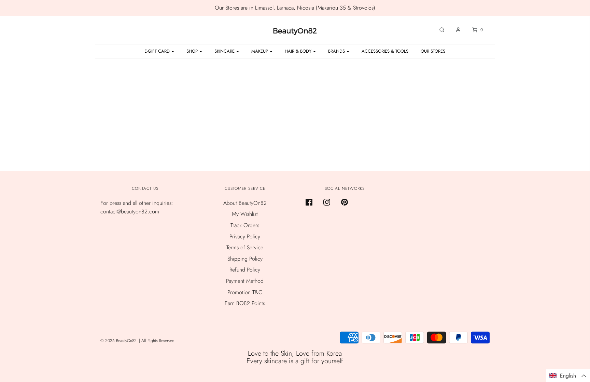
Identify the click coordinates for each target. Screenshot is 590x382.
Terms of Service (244, 247)
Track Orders (244, 225)
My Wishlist (245, 214)
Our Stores (433, 51)
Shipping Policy (245, 259)
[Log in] (454, 29)
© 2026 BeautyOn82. (119, 341)
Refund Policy (244, 270)
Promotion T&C (244, 292)
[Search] (438, 29)
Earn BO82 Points (245, 303)
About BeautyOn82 (245, 203)
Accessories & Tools (385, 51)
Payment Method (245, 281)
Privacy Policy (244, 236)
